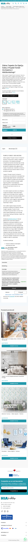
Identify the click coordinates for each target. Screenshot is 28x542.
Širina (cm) (4, 119)
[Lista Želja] (21, 3)
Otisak (21, 294)
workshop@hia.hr (6, 508)
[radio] (4, 102)
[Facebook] (2, 511)
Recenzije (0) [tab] (13, 149)
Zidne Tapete (8, 6)
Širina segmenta (6, 107)
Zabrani (7, 292)
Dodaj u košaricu (12, 138)
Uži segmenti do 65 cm (9, 109)
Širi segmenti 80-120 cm (9, 110)
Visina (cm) (5, 122)
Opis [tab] (3, 149)
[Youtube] (8, 511)
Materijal (4, 99)
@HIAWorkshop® (12, 219)
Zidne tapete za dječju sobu (18, 6)
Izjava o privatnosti (16, 294)
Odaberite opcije (14, 345)
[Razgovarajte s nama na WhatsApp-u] (25, 539)
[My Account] (18, 3)
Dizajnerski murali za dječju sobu (7, 7)
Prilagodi (20, 292)
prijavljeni (12, 296)
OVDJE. (7, 88)
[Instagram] (5, 511)
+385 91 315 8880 (6, 506)
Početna (2, 6)
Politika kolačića (8, 294)
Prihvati (14, 288)
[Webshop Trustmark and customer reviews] (7, 519)
